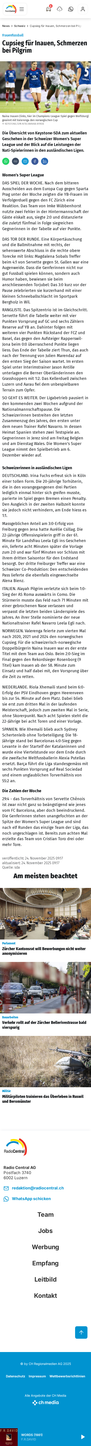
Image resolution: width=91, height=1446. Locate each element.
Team (45, 1214)
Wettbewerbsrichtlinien (67, 1376)
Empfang (45, 1263)
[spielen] (82, 1437)
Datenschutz (15, 1376)
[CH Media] (45, 1402)
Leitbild (45, 1279)
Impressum (37, 1376)
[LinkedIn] (44, 161)
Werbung (45, 1247)
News (6, 26)
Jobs (45, 1231)
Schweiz (19, 26)
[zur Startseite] (10, 9)
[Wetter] (59, 9)
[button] (70, 9)
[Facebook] (34, 161)
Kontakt (45, 1295)
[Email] (25, 161)
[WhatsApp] (5, 161)
